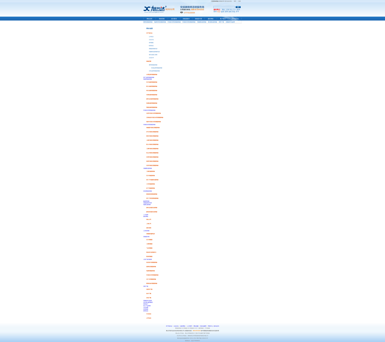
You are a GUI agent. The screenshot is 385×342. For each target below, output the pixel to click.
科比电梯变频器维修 (151, 90)
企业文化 (151, 39)
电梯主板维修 (147, 204)
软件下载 (148, 293)
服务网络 (210, 19)
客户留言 (223, 19)
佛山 (223, 9)
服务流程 (148, 228)
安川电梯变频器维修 (151, 82)
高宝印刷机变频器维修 (152, 136)
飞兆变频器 (149, 248)
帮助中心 (210, 326)
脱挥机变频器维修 (151, 266)
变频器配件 (186, 19)
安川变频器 (149, 239)
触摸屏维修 (146, 201)
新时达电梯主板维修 (151, 207)
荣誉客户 (145, 304)
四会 (233, 11)
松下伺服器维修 (150, 188)
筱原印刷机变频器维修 (152, 161)
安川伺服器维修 (150, 175)
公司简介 (151, 36)
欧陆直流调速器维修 (151, 194)
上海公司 (148, 223)
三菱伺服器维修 (150, 171)
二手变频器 (207, 328)
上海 (227, 9)
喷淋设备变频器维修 (151, 283)
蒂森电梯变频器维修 (151, 107)
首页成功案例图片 (148, 302)
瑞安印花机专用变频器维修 (153, 121)
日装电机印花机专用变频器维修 (154, 117)
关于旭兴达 (235, 19)
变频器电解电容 (150, 233)
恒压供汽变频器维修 (151, 262)
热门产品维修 (147, 305)
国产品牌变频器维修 (148, 77)
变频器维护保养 (147, 203)
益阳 (222, 11)
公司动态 (148, 318)
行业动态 (148, 314)
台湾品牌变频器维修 (151, 74)
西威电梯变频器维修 (151, 103)
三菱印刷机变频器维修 (152, 148)
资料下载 (221, 22)
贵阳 (230, 11)
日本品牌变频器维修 (154, 71)
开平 (237, 11)
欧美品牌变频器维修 (156, 68)
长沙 (218, 11)
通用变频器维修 (147, 22)
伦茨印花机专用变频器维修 (153, 113)
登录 (235, 1)
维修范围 (162, 19)
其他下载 (148, 297)
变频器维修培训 (153, 48)
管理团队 (151, 42)
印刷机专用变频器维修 (188, 22)
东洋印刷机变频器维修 (152, 165)
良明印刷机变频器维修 (152, 157)
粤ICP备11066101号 (202, 338)
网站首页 (149, 19)
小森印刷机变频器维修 (152, 140)
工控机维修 (146, 230)
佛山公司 (148, 219)
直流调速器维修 (147, 191)
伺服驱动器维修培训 (154, 51)
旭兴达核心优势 (153, 54)
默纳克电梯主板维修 (151, 212)
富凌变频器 (149, 256)
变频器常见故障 (230, 22)
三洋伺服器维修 (150, 184)
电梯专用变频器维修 (160, 22)
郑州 (215, 11)
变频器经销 (146, 236)
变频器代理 (198, 19)
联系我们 (151, 45)
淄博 (226, 11)
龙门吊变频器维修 (151, 279)
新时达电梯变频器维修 (152, 99)
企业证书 (151, 57)
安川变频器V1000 (192, 328)
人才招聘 (145, 214)
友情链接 (145, 309)
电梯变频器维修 (147, 79)
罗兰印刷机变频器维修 (152, 131)
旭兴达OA (216, 326)
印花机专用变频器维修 (174, 22)
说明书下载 (149, 289)
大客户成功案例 (147, 259)
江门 (234, 9)
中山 (231, 9)
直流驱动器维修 (212, 22)
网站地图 (196, 326)
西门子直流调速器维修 (152, 198)
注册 (239, 1)
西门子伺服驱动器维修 (152, 179)
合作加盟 (145, 307)
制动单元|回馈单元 (151, 252)
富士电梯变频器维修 (151, 86)
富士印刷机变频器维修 (152, 144)
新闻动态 (145, 311)
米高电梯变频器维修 (151, 94)
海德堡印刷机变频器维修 (153, 127)
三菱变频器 (149, 244)
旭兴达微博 (203, 326)
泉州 (238, 9)
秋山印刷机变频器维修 (152, 153)
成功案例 (174, 19)
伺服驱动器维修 (201, 22)
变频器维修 (178, 328)
